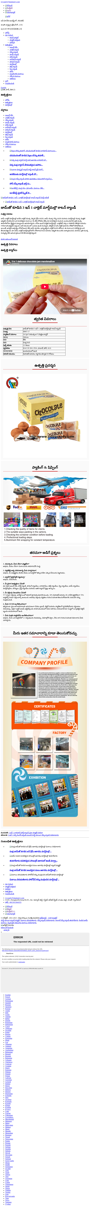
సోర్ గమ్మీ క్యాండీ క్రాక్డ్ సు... (20, 183)
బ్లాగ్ (6, 81)
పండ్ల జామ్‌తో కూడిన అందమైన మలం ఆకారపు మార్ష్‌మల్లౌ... (34, 870)
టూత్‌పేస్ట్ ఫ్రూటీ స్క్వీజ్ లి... (20, 193)
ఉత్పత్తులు (9, 45)
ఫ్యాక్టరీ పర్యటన (15, 40)
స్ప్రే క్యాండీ (13, 69)
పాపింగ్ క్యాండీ (15, 62)
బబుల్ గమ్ (13, 47)
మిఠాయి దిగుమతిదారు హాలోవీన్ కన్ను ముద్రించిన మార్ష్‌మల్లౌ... (34, 879)
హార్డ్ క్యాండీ (13, 57)
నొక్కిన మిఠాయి (15, 76)
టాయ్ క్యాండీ (14, 54)
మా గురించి (9, 35)
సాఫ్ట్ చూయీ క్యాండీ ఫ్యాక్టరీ (10, 920)
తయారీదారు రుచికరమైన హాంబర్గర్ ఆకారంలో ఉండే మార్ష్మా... (34, 861)
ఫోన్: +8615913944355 (13, 902)
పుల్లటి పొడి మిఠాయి (17, 74)
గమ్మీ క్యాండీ (14, 52)
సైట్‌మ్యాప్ (43, 918)
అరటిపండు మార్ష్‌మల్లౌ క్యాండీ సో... (24, 174)
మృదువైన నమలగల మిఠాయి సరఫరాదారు (22, 923)
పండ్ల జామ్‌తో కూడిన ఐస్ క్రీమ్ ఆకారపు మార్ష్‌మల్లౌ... (31, 851)
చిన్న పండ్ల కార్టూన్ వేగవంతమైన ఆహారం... (26, 165)
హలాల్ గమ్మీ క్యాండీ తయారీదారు (66, 920)
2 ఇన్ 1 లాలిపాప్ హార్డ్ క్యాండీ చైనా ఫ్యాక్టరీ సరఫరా (26, 833)
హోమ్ (7, 33)
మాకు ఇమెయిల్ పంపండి (9, 239)
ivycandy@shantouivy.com (10, 2)
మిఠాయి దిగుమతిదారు (28, 920)
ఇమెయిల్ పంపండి (7, 928)
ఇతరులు (13, 79)
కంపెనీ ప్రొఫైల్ (14, 38)
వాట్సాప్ (6, 930)
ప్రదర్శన (12, 42)
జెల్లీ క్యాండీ (13, 66)
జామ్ (11, 71)
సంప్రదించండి (9, 83)
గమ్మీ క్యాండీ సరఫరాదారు (46, 920)
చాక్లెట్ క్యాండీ (14, 50)
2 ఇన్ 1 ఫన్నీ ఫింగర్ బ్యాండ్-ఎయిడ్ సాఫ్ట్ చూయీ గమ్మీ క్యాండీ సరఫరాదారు (33, 835)
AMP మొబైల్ (52, 918)
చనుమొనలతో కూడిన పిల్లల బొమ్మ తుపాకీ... (27, 155)
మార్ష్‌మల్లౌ (13, 64)
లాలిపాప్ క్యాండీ (15, 59)
